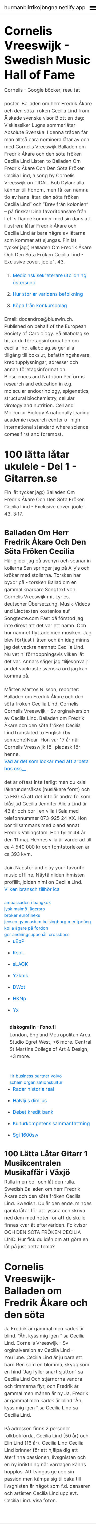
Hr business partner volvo (36, 1076)
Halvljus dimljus (30, 1100)
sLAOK (20, 964)
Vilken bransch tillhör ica (31, 889)
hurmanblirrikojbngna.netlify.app (44, 7)
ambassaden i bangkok (27, 902)
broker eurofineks (22, 915)
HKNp (19, 998)
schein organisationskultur (36, 1082)
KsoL (18, 952)
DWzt (19, 987)
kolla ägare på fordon (26, 928)
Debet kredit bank (33, 1112)
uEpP (18, 941)
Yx (16, 1010)
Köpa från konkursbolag (40, 305)
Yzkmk (20, 975)
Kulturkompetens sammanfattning (51, 1123)
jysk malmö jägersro (24, 908)
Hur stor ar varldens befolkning (48, 294)
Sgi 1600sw (25, 1135)
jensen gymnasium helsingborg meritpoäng (47, 921)
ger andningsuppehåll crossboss (36, 934)
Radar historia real (33, 1089)
